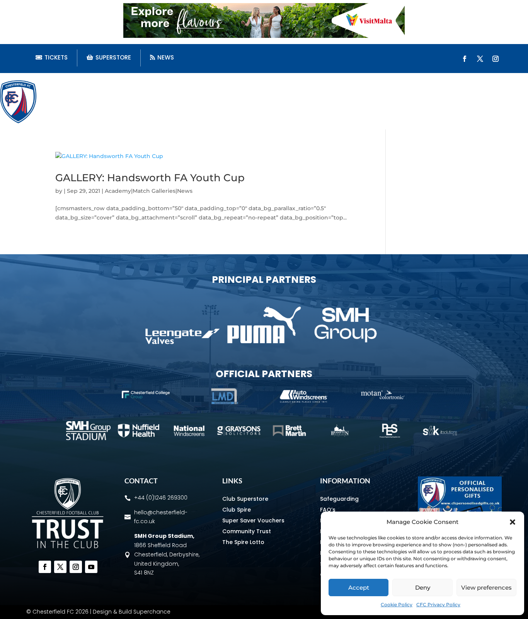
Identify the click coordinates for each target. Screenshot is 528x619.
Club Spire (236, 510)
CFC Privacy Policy (438, 604)
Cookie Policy (396, 604)
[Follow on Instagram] (495, 59)
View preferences (486, 587)
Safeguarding (339, 499)
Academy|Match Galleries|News (148, 190)
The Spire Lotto (243, 542)
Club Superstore (245, 499)
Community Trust (246, 531)
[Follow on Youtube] (91, 567)
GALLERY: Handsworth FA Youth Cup (150, 178)
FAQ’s (328, 510)
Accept (358, 587)
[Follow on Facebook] (464, 59)
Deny (422, 587)
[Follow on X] (480, 59)
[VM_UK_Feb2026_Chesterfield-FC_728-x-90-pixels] (264, 35)
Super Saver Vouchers (253, 520)
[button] (512, 522)
